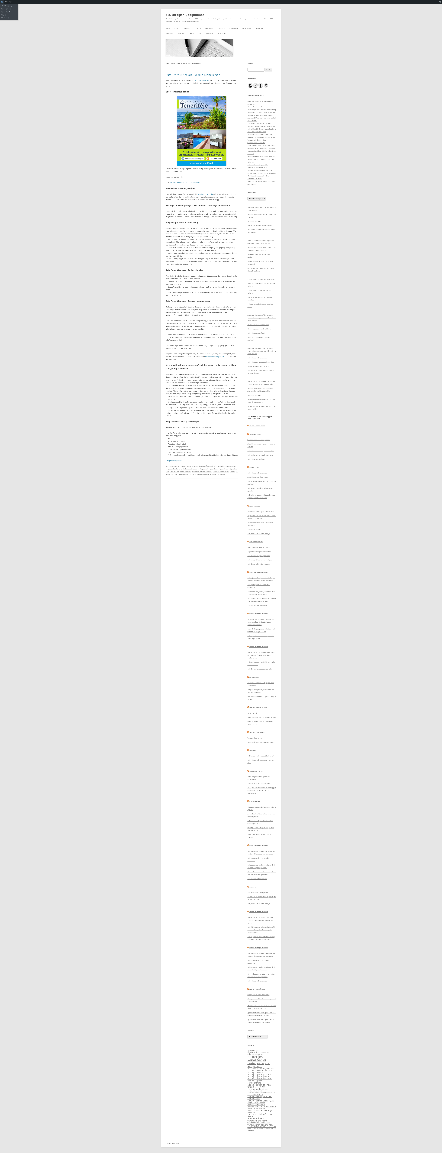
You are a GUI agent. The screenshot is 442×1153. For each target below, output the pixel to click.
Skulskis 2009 (251, 1112)
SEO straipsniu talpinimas (258, 572)
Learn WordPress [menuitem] (7, 12)
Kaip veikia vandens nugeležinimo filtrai (260, 362)
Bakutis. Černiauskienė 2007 (260, 1068)
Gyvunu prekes (254, 801)
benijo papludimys (204, 469)
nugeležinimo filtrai (256, 1104)
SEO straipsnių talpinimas (185, 15)
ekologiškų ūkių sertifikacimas (255, 1081)
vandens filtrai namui (257, 1120)
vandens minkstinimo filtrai (260, 1124)
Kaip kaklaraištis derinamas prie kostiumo (261, 129)
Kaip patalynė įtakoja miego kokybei (259, 560)
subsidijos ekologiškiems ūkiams (259, 1115)
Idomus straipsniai (256, 771)
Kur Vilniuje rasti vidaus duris (257, 168)
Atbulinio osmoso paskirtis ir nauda (259, 134)
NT (200, 33)
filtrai (250, 1086)
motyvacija (271, 1101)
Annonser (169, 33)
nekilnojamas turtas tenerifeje (202, 472)
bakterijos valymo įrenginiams (258, 1064)
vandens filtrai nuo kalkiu (258, 1122)
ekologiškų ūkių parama (259, 1074)
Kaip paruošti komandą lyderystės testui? (261, 126)
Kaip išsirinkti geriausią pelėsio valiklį (259, 669)
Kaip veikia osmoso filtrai (256, 333)
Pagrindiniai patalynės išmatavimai (259, 552)
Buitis (176, 28)
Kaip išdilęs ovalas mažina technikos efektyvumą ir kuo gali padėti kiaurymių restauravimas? (261, 930)
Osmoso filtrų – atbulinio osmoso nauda (261, 137)
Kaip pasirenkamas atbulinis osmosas (260, 455)
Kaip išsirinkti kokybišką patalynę (258, 556)
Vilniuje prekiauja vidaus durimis (258, 995)
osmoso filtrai (269, 1106)
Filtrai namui (254, 467)
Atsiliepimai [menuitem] (5, 18)
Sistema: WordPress (172, 1143)
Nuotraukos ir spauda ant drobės (258, 107)
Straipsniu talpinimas (174, 460)
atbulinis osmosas (255, 1054)
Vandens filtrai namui (254, 738)
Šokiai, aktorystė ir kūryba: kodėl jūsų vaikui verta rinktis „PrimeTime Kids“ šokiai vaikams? (261, 159)
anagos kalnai (231, 466)
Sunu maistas (254, 677)
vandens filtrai (255, 1118)
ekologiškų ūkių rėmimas (259, 1078)
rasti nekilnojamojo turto (214, 356)
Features (221, 28)
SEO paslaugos (254, 506)
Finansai (177, 466)
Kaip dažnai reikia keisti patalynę (258, 564)
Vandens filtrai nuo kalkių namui (258, 440)
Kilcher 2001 (270, 1092)
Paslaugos (209, 28)
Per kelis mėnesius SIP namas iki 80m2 (185, 182)
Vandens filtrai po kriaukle (256, 143)
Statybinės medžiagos (257, 989)
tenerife (232, 472)
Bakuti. (249, 1068)
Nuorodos (209, 33)
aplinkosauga (252, 1050)
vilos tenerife (201, 474)
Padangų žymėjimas (254, 221)
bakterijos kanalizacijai (256, 1058)
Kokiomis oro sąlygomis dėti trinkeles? (260, 756)
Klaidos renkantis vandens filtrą (258, 325)
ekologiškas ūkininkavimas (260, 1070)
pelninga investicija (205, 194)
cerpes (270, 1068)
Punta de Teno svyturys (221, 472)
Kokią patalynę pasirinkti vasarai (258, 547)
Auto (168, 28)
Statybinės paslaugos (257, 426)
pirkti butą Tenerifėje (201, 80)
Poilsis (198, 28)
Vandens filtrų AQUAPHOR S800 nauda (260, 742)
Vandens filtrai (255, 434)
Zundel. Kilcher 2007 (255, 1127)
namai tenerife (174, 472)
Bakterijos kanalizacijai (258, 707)
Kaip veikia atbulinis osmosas (257, 358)
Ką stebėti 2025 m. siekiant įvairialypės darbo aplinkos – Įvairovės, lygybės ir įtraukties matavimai (260, 622)
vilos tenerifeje (211, 474)
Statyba (192, 33)
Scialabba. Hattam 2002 (256, 1108)
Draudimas (187, 28)
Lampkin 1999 (251, 1095)
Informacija (233, 28)
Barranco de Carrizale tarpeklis (186, 469)
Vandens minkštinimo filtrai (256, 140)
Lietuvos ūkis (253, 1098)
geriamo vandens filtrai (257, 1089)
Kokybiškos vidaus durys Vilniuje (258, 534)
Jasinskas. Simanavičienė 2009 (256, 1093)
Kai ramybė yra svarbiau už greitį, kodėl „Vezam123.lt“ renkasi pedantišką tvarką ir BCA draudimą (261, 118)
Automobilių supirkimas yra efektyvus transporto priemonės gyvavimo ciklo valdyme (260, 920)
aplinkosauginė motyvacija (258, 1052)
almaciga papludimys (218, 466)
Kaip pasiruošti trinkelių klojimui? (258, 893)
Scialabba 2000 (253, 1110)
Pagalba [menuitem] (4, 15)
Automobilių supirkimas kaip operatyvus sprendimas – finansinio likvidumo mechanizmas (261, 655)
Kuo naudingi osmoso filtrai (256, 132)
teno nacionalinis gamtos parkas (185, 474)
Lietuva (259, 1094)
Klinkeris (252, 750)
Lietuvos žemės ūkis (257, 1100)
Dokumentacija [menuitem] (6, 9)
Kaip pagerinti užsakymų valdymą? (259, 123)
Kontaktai (221, 33)
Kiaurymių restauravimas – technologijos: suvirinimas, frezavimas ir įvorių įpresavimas (261, 790)
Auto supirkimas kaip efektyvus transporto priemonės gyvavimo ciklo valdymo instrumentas (261, 318)
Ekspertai (252, 887)
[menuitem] (2, 2)
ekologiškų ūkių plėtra (258, 1076)
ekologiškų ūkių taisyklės (259, 1084)
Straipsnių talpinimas (257, 732)
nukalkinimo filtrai (255, 1106)
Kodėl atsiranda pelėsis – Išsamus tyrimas (261, 717)
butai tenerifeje (226, 469)
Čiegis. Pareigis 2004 (253, 1128)
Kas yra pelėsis (252, 713)
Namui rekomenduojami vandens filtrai (260, 512)
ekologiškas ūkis (255, 1072)
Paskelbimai (246, 28)
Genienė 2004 (259, 1087)
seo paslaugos (266, 1110)
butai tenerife (215, 469)
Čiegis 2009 (250, 1130)
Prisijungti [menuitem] (8, 2)
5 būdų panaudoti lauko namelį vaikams (261, 279)
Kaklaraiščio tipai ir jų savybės (257, 165)
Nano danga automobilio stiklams (259, 329)
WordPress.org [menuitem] (6, 6)
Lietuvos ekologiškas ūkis (259, 1096)
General (181, 33)
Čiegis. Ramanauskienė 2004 (267, 1128)
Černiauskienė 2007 (270, 1127)
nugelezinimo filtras (256, 1102)
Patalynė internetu (256, 542)
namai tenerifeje (185, 472)
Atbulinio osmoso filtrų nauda (257, 477)
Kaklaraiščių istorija (253, 529)
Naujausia (259, 28)
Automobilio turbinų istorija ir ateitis (259, 225)
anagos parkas (171, 469)
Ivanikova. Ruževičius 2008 (255, 1091)
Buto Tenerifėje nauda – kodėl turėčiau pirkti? (193, 74)
